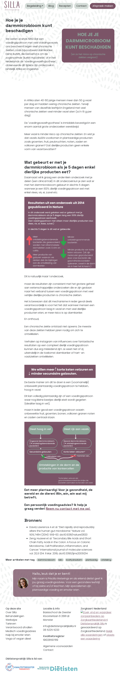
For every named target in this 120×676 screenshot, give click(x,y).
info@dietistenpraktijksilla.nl (59, 626)
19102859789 (50, 640)
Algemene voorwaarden (58, 646)
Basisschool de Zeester (57, 612)
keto (60, 560)
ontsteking (106, 560)
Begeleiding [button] (34, 6)
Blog (51, 6)
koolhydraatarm (74, 560)
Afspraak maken (102, 6)
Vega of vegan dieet (18, 638)
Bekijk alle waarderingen (96, 633)
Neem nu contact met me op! (68, 509)
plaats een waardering (97, 636)
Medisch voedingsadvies (21, 631)
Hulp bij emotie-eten (18, 635)
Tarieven (11, 623)
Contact (81, 6)
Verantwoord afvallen (19, 627)
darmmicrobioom (46, 560)
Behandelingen (15, 616)
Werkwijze (11, 620)
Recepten (65, 6)
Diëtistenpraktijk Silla (93, 623)
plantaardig (92, 560)
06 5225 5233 (51, 630)
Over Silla (11, 612)
